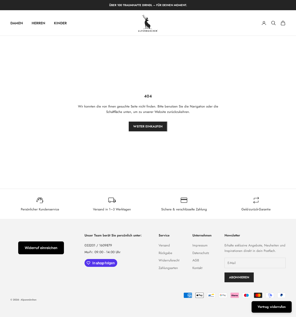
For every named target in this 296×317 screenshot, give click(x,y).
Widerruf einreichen (41, 248)
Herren (38, 23)
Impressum (200, 245)
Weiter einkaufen (148, 126)
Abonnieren (239, 277)
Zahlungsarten (168, 268)
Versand (164, 245)
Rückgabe (165, 253)
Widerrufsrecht (169, 260)
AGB (195, 260)
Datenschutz (200, 253)
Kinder (60, 23)
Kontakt (197, 268)
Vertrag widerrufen (272, 306)
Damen (16, 23)
